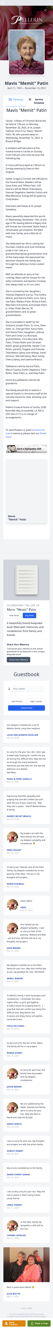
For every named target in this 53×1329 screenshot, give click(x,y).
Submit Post (26, 708)
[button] (26, 1264)
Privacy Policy (18, 1316)
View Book (14, 615)
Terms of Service (34, 1316)
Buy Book (29, 615)
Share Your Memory (18, 659)
